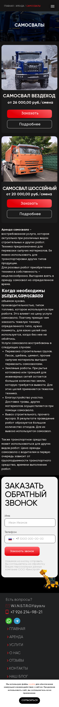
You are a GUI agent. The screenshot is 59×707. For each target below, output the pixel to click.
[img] (29, 159)
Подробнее (30, 214)
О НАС (15, 653)
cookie (32, 684)
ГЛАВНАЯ (17, 629)
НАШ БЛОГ (18, 676)
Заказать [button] (29, 203)
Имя (7, 515)
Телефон (11, 532)
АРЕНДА (16, 637)
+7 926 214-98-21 (26, 612)
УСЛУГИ (16, 645)
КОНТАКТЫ (18, 668)
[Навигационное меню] (52, 6)
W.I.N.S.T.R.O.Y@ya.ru (28, 606)
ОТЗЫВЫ (16, 660)
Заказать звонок (22, 551)
